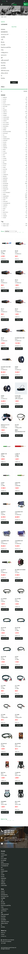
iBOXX (2, 856)
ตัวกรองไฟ (3, 903)
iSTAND (2, 874)
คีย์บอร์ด (2, 901)
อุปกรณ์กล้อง (3, 919)
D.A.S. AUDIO (4, 858)
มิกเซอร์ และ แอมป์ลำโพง (6, 905)
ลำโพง (2, 907)
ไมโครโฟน (3, 927)
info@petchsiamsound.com (10, 843)
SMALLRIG (3, 883)
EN (2, 1)
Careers (2, 934)
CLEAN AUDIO (4, 855)
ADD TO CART (5, 261)
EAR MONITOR (4, 894)
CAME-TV (3, 880)
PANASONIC (3, 878)
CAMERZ (3, 882)
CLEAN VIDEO (4, 885)
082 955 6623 (9, 831)
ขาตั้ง (2, 900)
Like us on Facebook (6, 941)
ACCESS (2, 876)
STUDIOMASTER (4, 865)
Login (26, 1)
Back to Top (4, 819)
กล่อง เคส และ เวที (4, 896)
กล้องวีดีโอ (3, 898)
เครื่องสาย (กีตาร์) (4, 923)
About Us (3, 932)
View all (2, 853)
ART (2, 867)
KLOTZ (2, 869)
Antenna (3, 893)
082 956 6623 (9, 832)
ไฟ (1, 925)
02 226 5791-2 (9, 834)
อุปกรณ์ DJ (3, 918)
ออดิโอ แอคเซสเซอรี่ (5, 914)
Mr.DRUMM (3, 860)
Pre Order (19, 261)
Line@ (4, 943)
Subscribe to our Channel (8, 939)
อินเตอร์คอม (3, 916)
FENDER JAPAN (4, 871)
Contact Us (3, 936)
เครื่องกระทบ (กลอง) (5, 921)
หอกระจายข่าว (4, 910)
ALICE (2, 873)
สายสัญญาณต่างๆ (4, 909)
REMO (2, 862)
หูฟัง (2, 912)
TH (4, 1)
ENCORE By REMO (5, 864)
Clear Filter (14, 26)
